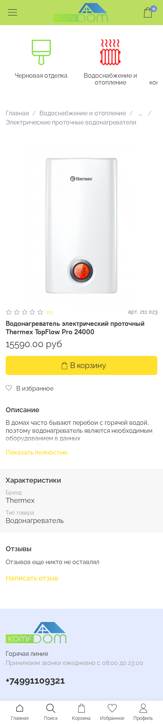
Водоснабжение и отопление (110, 79)
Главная (17, 113)
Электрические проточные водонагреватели (71, 122)
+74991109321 (35, 680)
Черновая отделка (41, 75)
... (140, 113)
